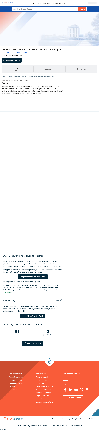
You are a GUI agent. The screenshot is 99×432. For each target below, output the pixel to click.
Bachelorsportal (42, 377)
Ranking (26, 129)
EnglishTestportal (42, 396)
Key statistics (24, 124)
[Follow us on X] (81, 390)
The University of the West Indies (14, 52)
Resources (62, 3)
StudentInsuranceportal (44, 399)
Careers (26, 138)
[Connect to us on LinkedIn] (70, 390)
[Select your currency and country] (65, 378)
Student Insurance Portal (12, 292)
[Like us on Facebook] (65, 390)
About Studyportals (16, 377)
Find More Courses (13, 60)
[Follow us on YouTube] (76, 390)
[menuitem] (37, 3)
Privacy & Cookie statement (79, 419)
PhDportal (40, 383)
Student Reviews (23, 147)
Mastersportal (41, 380)
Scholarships (24, 133)
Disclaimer (92, 419)
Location (26, 143)
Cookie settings (66, 419)
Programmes (37, 3)
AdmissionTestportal (43, 393)
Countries (55, 3)
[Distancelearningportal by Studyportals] (8, 3)
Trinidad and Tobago (20, 77)
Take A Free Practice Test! (32, 316)
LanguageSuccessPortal (44, 402)
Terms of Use (56, 419)
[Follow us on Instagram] (87, 390)
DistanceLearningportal (44, 386)
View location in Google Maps (49, 225)
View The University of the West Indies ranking (52, 155)
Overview (26, 119)
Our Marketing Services (17, 383)
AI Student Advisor (15, 380)
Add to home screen (73, 398)
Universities (46, 3)
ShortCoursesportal (43, 389)
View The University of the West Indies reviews (52, 245)
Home (3, 77)
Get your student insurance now (32, 277)
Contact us (13, 389)
